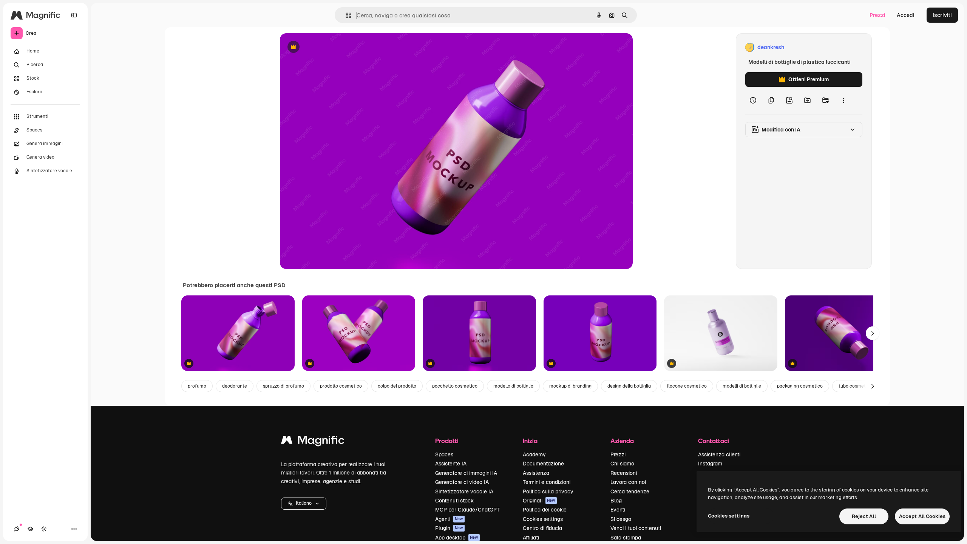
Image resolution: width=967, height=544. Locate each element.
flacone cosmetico (687, 386)
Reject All (864, 516)
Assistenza (536, 473)
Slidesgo (620, 519)
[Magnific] (312, 442)
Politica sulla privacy (548, 491)
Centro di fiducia (542, 528)
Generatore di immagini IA (466, 473)
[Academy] (30, 529)
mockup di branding (570, 386)
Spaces (444, 454)
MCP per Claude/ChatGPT (467, 509)
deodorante (234, 386)
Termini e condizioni (546, 482)
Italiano (304, 503)
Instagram (710, 463)
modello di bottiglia (513, 386)
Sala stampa (625, 537)
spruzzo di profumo (283, 386)
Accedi (905, 15)
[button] (303, 504)
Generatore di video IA (462, 482)
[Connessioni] (17, 529)
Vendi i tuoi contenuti (635, 528)
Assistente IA (451, 463)
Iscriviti (942, 15)
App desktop (456, 537)
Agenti (449, 519)
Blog (616, 500)
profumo (197, 386)
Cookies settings (543, 519)
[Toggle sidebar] (74, 15)
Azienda (622, 441)
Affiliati (531, 537)
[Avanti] (872, 333)
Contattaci (713, 441)
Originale (330, 47)
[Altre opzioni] (843, 100)
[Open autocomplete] (345, 15)
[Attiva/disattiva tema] (44, 529)
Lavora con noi (628, 482)
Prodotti (447, 441)
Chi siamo (622, 463)
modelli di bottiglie (742, 386)
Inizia (530, 441)
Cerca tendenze (629, 491)
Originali (539, 500)
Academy (534, 454)
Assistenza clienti (719, 454)
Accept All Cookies (922, 516)
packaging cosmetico (800, 386)
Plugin (449, 528)
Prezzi (877, 15)
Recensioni (623, 473)
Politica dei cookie (545, 509)
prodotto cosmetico (341, 386)
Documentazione (543, 463)
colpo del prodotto (397, 386)
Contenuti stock (454, 500)
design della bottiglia (629, 386)
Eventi (617, 509)
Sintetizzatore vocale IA (464, 491)
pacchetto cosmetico (454, 386)
